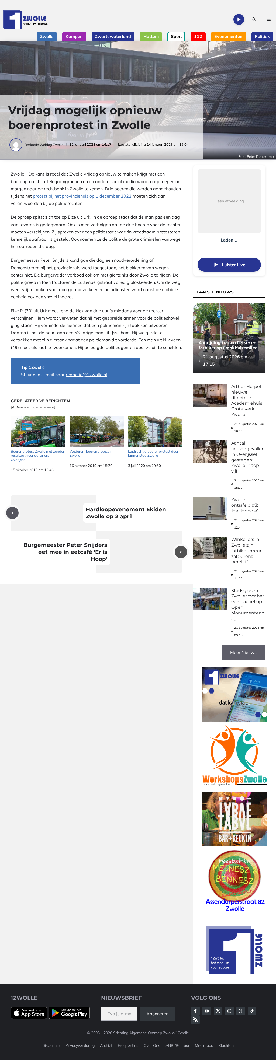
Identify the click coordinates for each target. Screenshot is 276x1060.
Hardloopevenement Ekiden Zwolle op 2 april (126, 513)
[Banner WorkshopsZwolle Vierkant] (234, 788)
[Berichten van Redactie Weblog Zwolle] (16, 144)
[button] (253, 19)
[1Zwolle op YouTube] (252, 1011)
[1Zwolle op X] (218, 1011)
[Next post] (181, 552)
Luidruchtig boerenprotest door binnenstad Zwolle (153, 453)
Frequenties (128, 1045)
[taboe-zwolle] (234, 845)
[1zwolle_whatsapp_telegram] (234, 720)
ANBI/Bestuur (177, 1045)
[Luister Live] (238, 19)
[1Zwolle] (25, 19)
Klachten (226, 1045)
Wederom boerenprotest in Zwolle (91, 453)
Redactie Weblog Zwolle (44, 144)
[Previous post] (12, 513)
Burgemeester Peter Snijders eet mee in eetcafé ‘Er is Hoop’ (65, 552)
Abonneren (157, 1013)
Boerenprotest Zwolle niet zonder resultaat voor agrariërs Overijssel (37, 455)
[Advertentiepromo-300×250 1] (234, 972)
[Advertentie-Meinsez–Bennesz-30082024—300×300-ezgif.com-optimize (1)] (234, 912)
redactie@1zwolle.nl (86, 374)
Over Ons (152, 1045)
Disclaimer (51, 1045)
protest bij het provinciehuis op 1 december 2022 (82, 196)
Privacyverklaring (80, 1045)
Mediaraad (204, 1045)
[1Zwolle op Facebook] (195, 1011)
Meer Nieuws (243, 652)
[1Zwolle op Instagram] (229, 1011)
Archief (106, 1045)
